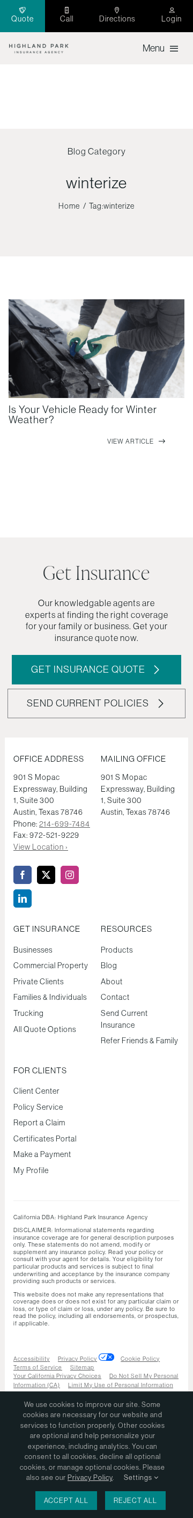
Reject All (135, 1501)
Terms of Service (37, 1367)
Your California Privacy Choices (57, 1376)
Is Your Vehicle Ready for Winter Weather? (83, 414)
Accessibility (31, 1358)
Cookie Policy (140, 1358)
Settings (139, 1477)
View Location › (40, 847)
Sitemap (82, 1367)
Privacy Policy (77, 1358)
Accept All (66, 1501)
